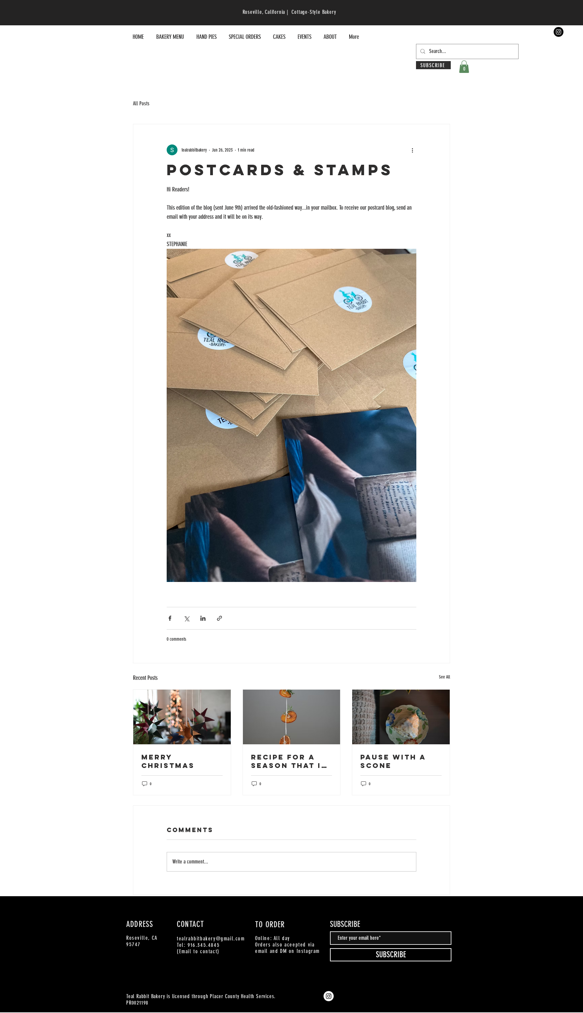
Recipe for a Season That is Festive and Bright (289, 761)
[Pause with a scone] (401, 717)
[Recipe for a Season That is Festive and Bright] (291, 717)
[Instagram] (558, 32)
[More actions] (412, 150)
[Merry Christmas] (182, 717)
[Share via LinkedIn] (203, 618)
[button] (464, 66)
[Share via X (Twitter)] (186, 618)
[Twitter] (418, 911)
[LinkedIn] (438, 911)
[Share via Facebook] (170, 618)
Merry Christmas (168, 761)
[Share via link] (219, 618)
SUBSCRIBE (345, 924)
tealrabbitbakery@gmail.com (211, 938)
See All (444, 677)
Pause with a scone (393, 761)
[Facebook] (408, 911)
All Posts (141, 103)
